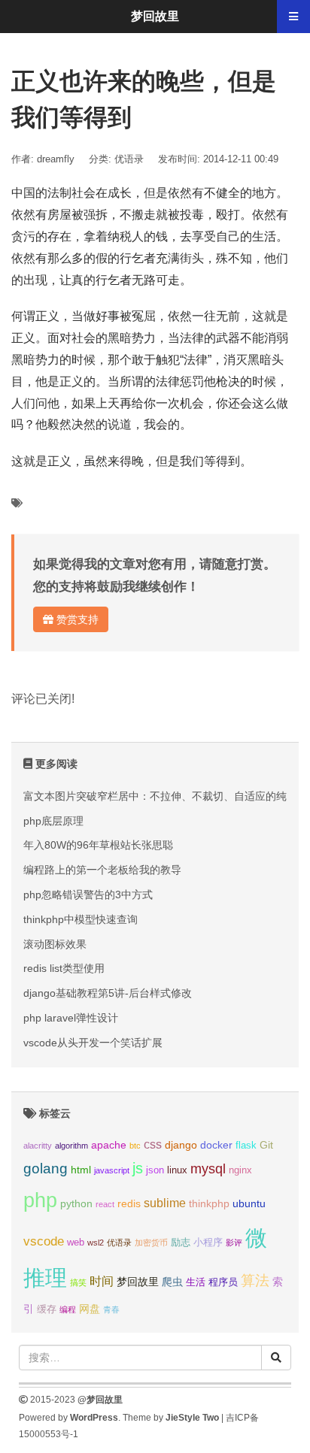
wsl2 (95, 1242)
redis (129, 1203)
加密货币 (151, 1242)
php (40, 1200)
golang (45, 1168)
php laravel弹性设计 (70, 1018)
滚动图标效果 (55, 944)
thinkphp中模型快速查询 (80, 919)
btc (135, 1145)
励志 (180, 1242)
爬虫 (172, 1282)
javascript (111, 1170)
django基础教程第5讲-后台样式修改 (107, 993)
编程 (67, 1309)
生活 (195, 1282)
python (76, 1203)
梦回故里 (138, 1282)
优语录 (129, 159)
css (153, 1144)
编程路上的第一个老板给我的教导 (102, 870)
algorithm (71, 1145)
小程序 (208, 1242)
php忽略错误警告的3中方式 (88, 894)
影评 (234, 1242)
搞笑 (78, 1282)
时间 (102, 1281)
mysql (208, 1168)
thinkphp (209, 1203)
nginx (240, 1170)
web (75, 1242)
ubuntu (249, 1203)
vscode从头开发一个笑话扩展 (93, 1043)
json (155, 1170)
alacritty (37, 1145)
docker (216, 1145)
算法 (255, 1280)
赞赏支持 (76, 619)
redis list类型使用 (64, 968)
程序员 (223, 1282)
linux (177, 1170)
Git (266, 1145)
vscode (43, 1241)
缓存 (46, 1309)
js (137, 1168)
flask (246, 1145)
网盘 (89, 1309)
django (181, 1145)
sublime (165, 1203)
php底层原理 (53, 821)
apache (108, 1145)
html (81, 1170)
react (105, 1204)
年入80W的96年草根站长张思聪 (98, 845)
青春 (111, 1309)
